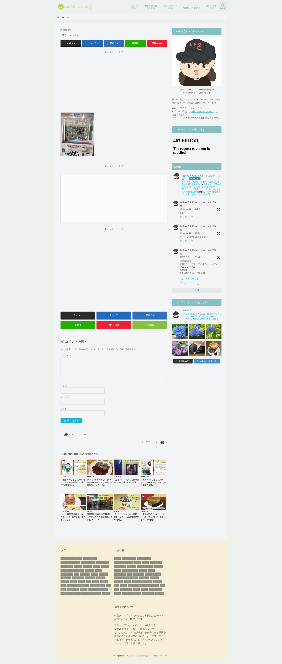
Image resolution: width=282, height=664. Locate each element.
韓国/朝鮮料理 (101, 590)
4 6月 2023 (199, 233)
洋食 (63, 590)
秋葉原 (83, 590)
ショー (96, 566)
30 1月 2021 (200, 257)
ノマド (98, 570)
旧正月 (70, 586)
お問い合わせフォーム (202, 111)
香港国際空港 (94, 594)
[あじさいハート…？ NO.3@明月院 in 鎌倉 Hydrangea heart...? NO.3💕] (180, 331)
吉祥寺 (81, 582)
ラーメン (103, 574)
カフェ (84, 562)
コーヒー (78, 566)
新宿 (63, 586)
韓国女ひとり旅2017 (191, 8)
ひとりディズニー (170, 7)
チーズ (64, 570)
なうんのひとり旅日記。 (139, 656)
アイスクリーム (75, 558)
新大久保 (104, 582)
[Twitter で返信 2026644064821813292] (181, 217)
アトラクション (90, 558)
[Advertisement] (114, 82)
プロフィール (134, 7)
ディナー (89, 570)
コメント (66, 355)
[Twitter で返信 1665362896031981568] (181, 241)
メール (65, 397)
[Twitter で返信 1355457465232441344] (181, 284)
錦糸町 (91, 590)
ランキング (84, 574)
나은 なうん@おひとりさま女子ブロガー (199, 204)
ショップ (87, 566)
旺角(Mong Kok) (81, 586)
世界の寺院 (90, 578)
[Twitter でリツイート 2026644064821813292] (187, 217)
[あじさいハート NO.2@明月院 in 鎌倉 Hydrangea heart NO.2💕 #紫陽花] (196, 331)
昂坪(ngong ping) (97, 586)
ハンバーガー (66, 574)
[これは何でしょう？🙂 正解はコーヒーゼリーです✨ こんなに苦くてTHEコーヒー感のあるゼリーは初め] (196, 348)
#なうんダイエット (189, 279)
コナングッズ (66, 566)
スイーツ (105, 566)
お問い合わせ (210, 7)
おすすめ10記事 (151, 7)
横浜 (108, 586)
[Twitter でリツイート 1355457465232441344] (187, 284)
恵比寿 (95, 582)
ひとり (64, 558)
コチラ (198, 108)
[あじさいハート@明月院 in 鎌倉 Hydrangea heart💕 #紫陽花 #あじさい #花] (213, 331)
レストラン (65, 578)
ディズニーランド (76, 570)
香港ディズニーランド (78, 594)
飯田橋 (64, 594)
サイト (64, 408)
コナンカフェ (102, 562)
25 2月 (197, 209)
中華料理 (64, 582)
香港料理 (106, 594)
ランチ (94, 574)
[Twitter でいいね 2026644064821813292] (193, 217)
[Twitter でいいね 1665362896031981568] (193, 241)
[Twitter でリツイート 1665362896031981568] (187, 241)
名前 (64, 386)
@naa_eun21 (185, 209)
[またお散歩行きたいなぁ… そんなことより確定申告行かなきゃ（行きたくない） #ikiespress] (213, 348)
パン (76, 574)
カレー (92, 562)
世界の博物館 (78, 578)
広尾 (88, 582)
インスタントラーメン (70, 562)
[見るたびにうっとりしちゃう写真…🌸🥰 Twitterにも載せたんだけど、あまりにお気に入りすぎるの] (180, 348)
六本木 (73, 582)
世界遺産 (100, 578)
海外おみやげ (72, 590)
